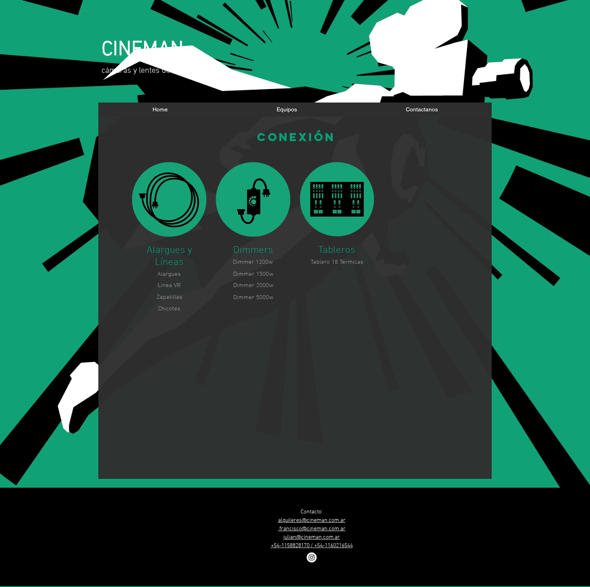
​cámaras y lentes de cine (144, 71)
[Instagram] (312, 557)
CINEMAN (142, 50)
